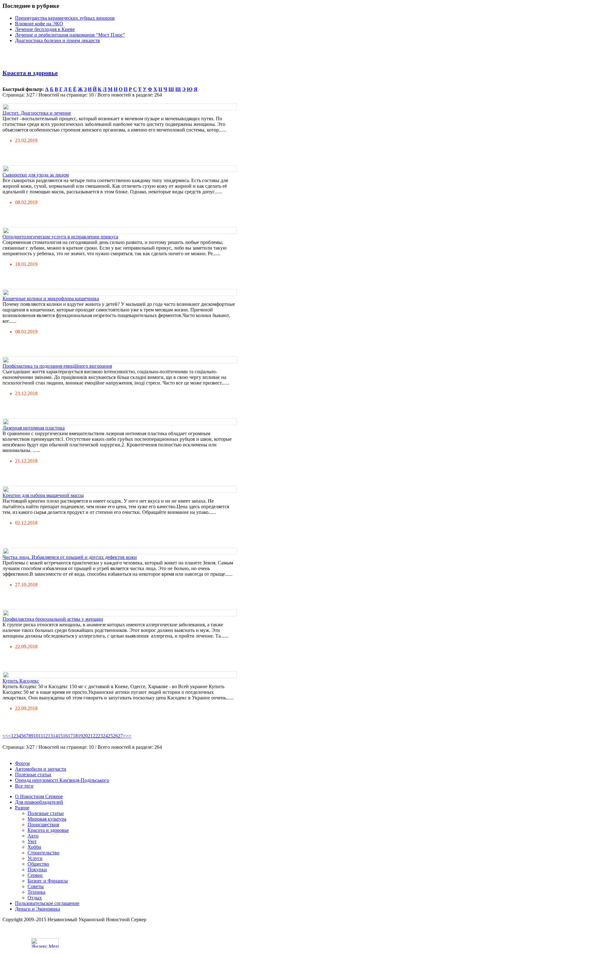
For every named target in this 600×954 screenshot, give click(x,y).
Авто (33, 835)
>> (128, 735)
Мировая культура (47, 819)
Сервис (35, 875)
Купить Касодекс (20, 680)
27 (120, 735)
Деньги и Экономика (37, 909)
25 (110, 735)
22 (95, 735)
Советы (36, 886)
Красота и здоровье (30, 72)
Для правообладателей (39, 802)
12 (45, 735)
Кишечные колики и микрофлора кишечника (50, 298)
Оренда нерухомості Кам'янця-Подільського (62, 780)
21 (90, 735)
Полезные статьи (33, 774)
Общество (38, 864)
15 (60, 735)
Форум (22, 763)
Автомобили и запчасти (40, 769)
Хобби (34, 847)
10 (35, 735)
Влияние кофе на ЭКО (39, 23)
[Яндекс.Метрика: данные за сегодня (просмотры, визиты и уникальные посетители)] (45, 943)
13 (50, 735)
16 (65, 735)
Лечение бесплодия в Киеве (45, 29)
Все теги (24, 785)
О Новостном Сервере (39, 796)
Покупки (37, 869)
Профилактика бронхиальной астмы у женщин (52, 619)
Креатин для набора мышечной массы (43, 495)
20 (85, 735)
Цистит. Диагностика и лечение (36, 113)
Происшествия (43, 824)
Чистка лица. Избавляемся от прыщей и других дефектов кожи (69, 557)
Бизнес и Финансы (48, 880)
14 (55, 735)
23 (100, 735)
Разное (22, 807)
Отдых (35, 897)
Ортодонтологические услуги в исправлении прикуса (60, 236)
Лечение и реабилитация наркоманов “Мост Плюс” (70, 34)
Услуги (35, 858)
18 (75, 735)
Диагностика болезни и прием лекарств (57, 40)
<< (5, 735)
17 (70, 735)
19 (80, 735)
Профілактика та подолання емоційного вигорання (57, 366)
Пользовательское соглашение (47, 903)
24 (105, 735)
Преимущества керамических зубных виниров (65, 18)
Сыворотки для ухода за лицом (35, 174)
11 (40, 735)
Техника (36, 892)
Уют (32, 841)
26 (115, 735)
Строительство (43, 852)
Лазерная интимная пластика (33, 427)
